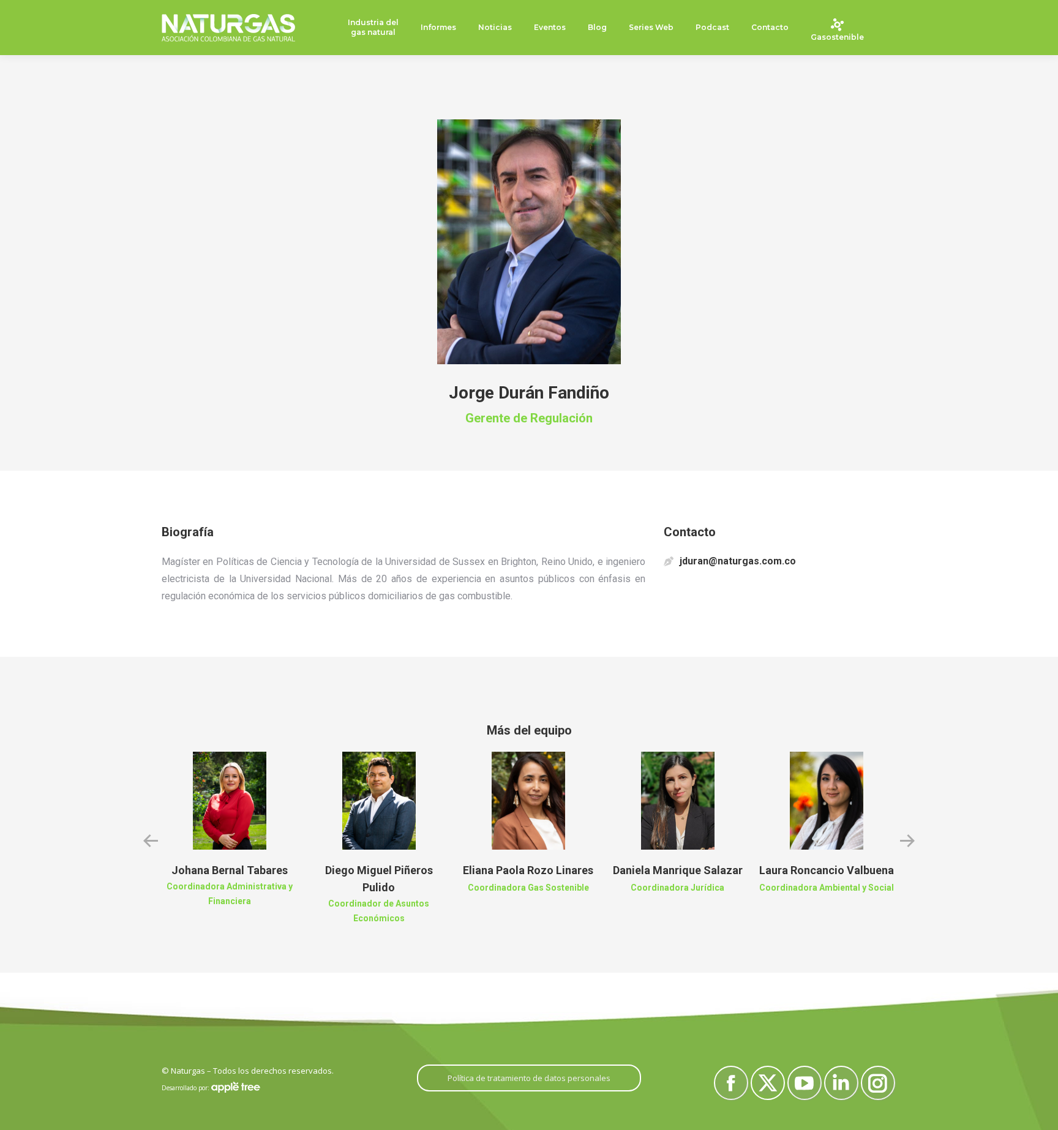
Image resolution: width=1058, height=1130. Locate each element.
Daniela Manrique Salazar (678, 870)
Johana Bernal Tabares (229, 870)
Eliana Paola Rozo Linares (528, 870)
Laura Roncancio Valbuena (826, 870)
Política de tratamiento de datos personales (529, 1077)
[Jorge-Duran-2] (529, 241)
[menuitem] (373, 27)
